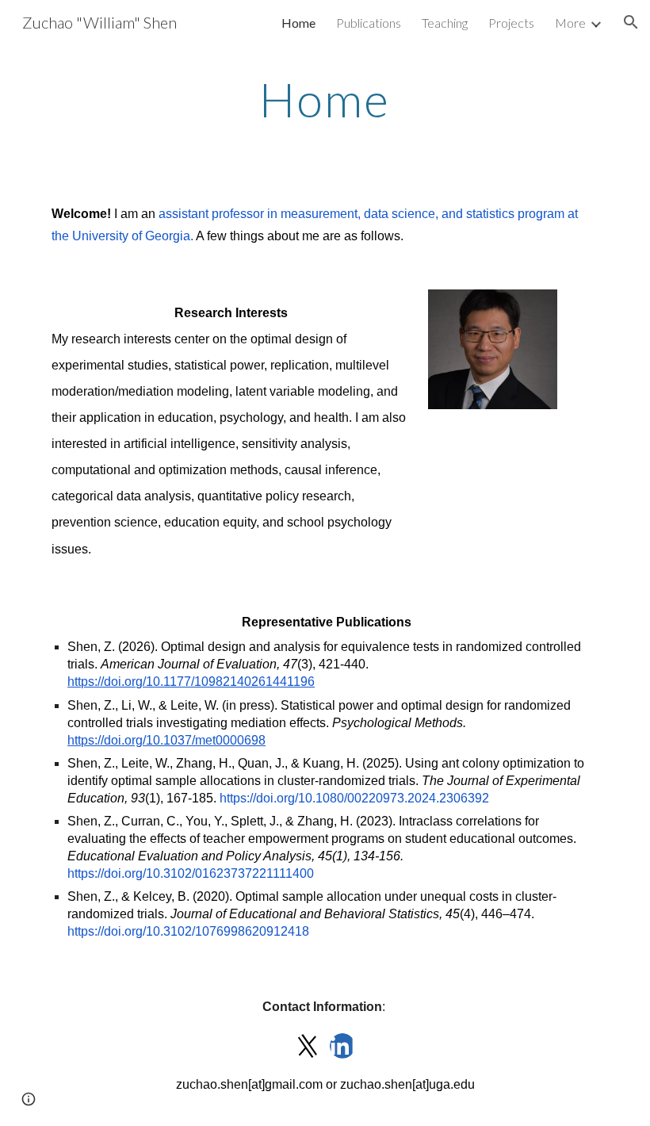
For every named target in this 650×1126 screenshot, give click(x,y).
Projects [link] (511, 22)
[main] (325, 99)
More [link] (570, 22)
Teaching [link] (445, 22)
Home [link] (298, 22)
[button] (631, 22)
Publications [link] (368, 22)
